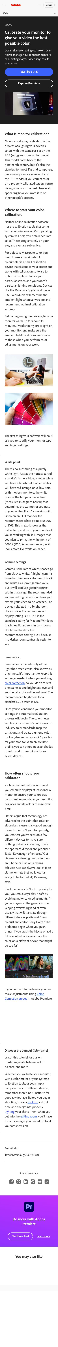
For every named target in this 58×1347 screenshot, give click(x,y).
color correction (15, 683)
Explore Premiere (29, 83)
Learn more (43, 1236)
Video (6, 13)
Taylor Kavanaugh (15, 1155)
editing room (28, 1116)
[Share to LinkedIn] (26, 1181)
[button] (39, 5)
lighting (10, 1112)
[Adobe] (15, 5)
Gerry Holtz (32, 1155)
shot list (33, 1102)
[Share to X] (18, 1181)
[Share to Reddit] (40, 1181)
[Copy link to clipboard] (47, 1181)
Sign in (49, 5)
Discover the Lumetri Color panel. (26, 1050)
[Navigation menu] (4, 5)
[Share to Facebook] (11, 1181)
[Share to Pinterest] (33, 1181)
